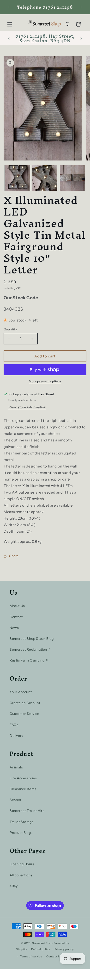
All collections (21, 875)
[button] (9, 24)
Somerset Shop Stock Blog (32, 638)
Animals (16, 767)
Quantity (10, 329)
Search (15, 800)
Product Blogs (21, 832)
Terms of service (31, 956)
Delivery (16, 735)
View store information (27, 407)
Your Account (21, 692)
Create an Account (25, 703)
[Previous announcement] (9, 7)
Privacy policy (64, 949)
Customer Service (24, 713)
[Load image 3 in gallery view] (72, 178)
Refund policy (40, 949)
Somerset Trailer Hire (27, 811)
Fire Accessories (23, 778)
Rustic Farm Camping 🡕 (29, 660)
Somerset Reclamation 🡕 (30, 649)
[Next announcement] (81, 7)
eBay (14, 886)
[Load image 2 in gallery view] (45, 178)
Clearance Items (23, 789)
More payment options (45, 381)
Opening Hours (22, 864)
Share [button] (14, 556)
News (14, 628)
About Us (17, 606)
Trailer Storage (22, 822)
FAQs (14, 725)
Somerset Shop (42, 943)
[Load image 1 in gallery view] (17, 178)
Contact (16, 617)
